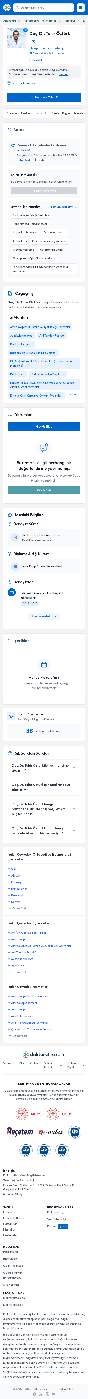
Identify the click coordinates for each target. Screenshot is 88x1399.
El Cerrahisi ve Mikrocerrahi (47, 53)
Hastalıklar (10, 1224)
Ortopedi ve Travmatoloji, (46, 48)
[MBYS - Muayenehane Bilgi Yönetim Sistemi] (28, 1114)
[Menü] (81, 7)
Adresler (12, 113)
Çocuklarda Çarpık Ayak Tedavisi (32, 1029)
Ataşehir (16, 875)
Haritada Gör (24, 150)
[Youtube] (53, 1394)
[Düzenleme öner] (33, 41)
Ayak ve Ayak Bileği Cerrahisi (29, 1022)
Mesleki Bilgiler (61, 113)
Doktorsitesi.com (14, 1298)
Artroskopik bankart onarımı (29, 996)
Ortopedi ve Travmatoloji (40, 20)
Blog (22, 1063)
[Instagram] (47, 1394)
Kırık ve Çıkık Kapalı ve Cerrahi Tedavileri (36, 395)
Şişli (13, 869)
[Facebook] (34, 1394)
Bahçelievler (25, 160)
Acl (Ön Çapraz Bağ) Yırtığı (28, 932)
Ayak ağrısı (18, 965)
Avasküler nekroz (21, 335)
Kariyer (57, 1226)
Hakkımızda (10, 1252)
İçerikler (79, 113)
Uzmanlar (9, 1212)
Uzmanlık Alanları (14, 1218)
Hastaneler (10, 1235)
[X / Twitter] (40, 1394)
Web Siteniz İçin (57, 1219)
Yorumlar (42, 113)
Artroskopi (18, 939)
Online (34, 1063)
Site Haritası (11, 1284)
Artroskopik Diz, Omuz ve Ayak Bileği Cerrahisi (40, 327)
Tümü (72, 394)
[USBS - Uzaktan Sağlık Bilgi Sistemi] (59, 1114)
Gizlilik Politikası (13, 1266)
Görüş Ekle (44, 426)
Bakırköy (17, 895)
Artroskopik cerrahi (24, 1003)
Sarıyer (16, 902)
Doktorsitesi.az (13, 1305)
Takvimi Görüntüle (44, 191)
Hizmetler (9, 1229)
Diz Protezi (17, 374)
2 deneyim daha (41, 616)
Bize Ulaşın (10, 1259)
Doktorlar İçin (56, 1212)
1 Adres (30, 83)
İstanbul (70, 20)
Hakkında (27, 113)
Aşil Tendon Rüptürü (52, 335)
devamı (63, 74)
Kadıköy (16, 882)
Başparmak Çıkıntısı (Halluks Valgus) (33, 353)
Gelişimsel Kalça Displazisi (47, 374)
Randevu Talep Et (47, 97)
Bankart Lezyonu (21, 344)
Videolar (9, 1063)
